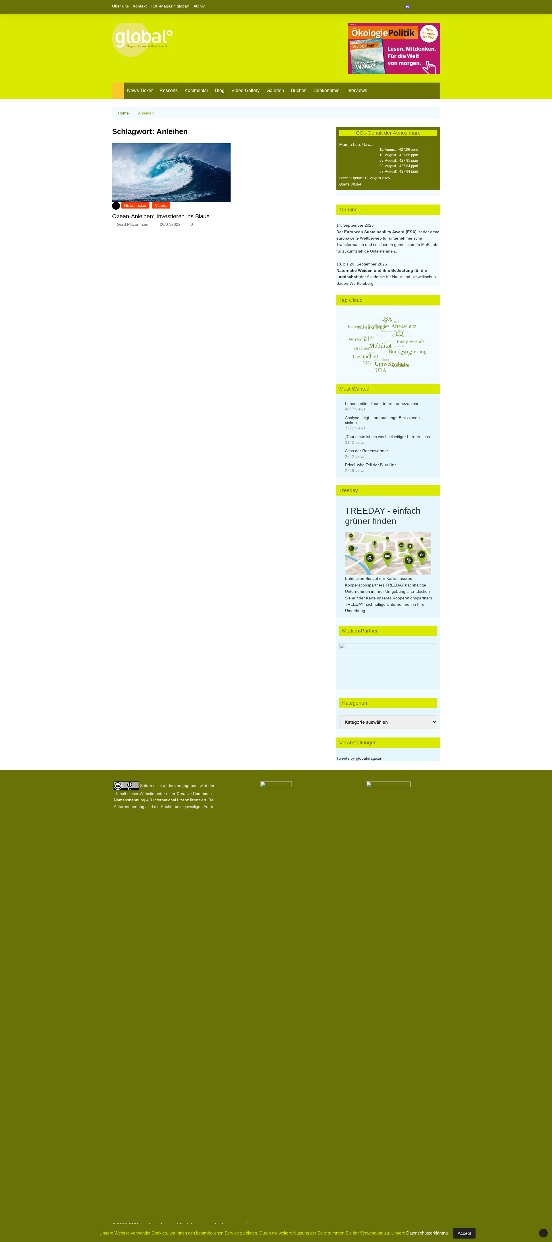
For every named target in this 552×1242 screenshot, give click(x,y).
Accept (464, 1233)
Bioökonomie (326, 90)
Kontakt (140, 6)
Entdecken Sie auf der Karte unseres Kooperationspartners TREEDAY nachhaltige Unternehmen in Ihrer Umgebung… (385, 585)
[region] (388, 660)
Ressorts (169, 90)
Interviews (356, 90)
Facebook (416, 7)
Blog (220, 90)
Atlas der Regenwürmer (366, 450)
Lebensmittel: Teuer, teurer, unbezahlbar (382, 403)
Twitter (425, 7)
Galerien (275, 90)
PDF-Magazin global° (170, 6)
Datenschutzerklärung (427, 1232)
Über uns (120, 6)
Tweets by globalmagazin (359, 758)
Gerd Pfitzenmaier (133, 224)
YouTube (435, 7)
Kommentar (196, 90)
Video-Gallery (245, 90)
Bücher (298, 90)
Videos (161, 205)
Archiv (199, 6)
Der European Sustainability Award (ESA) (377, 232)
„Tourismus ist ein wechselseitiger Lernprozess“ (388, 436)
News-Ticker (140, 90)
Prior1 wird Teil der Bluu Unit (370, 465)
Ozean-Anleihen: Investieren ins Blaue (161, 216)
